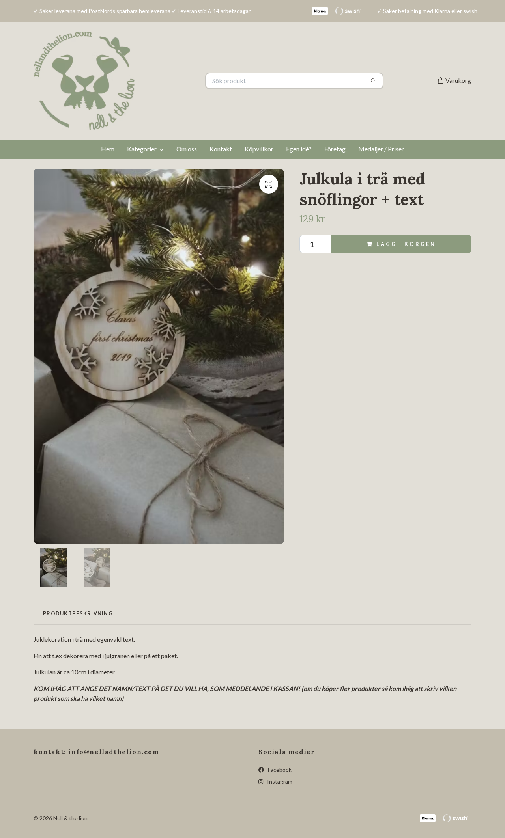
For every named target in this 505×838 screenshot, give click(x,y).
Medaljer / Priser (381, 149)
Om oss (186, 149)
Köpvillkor (259, 149)
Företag (335, 149)
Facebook (279, 769)
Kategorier (142, 149)
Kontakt (220, 149)
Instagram (279, 781)
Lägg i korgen (406, 244)
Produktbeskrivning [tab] (78, 613)
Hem (107, 149)
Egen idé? (299, 149)
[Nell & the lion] (143, 80)
